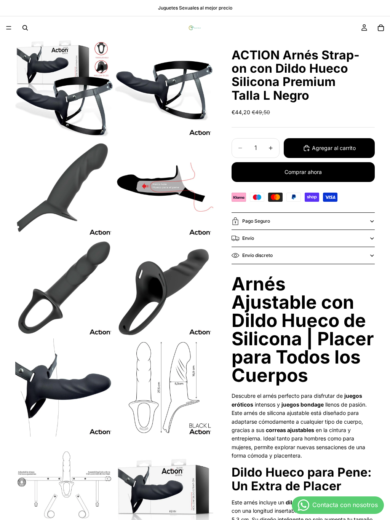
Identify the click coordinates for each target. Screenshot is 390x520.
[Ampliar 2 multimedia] (164, 88)
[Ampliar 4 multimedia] (164, 188)
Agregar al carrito (334, 148)
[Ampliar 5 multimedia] (64, 288)
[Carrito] (380, 27)
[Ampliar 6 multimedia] (164, 288)
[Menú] (9, 28)
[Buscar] (25, 27)
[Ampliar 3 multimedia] (64, 188)
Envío (248, 238)
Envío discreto (257, 255)
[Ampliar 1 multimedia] (64, 88)
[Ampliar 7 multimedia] (64, 387)
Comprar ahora (303, 172)
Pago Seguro (256, 221)
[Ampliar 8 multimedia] (164, 387)
